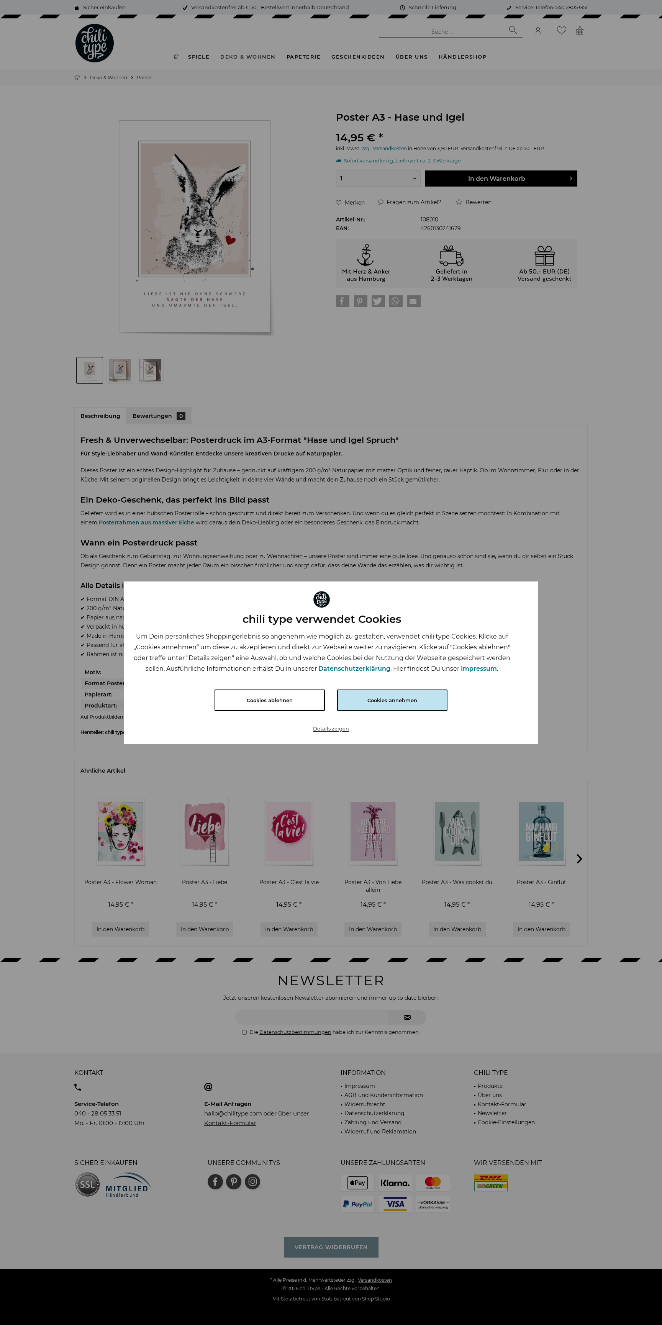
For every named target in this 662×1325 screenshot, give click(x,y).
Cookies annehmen (392, 700)
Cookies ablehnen (270, 700)
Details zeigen (331, 729)
